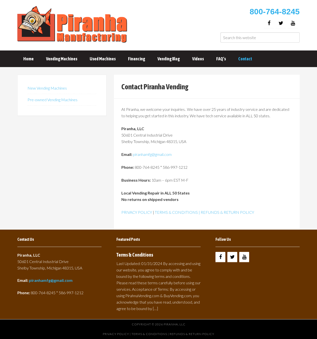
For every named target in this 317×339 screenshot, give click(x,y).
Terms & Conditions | (151, 334)
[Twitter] (281, 23)
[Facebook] (269, 23)
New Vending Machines (47, 88)
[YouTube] (293, 23)
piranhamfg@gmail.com (152, 154)
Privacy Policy (116, 334)
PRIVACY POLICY (136, 212)
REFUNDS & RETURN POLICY (227, 212)
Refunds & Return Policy (192, 334)
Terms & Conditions (134, 255)
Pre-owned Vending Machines (52, 99)
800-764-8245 (275, 11)
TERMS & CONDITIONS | (178, 212)
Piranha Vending (73, 25)
